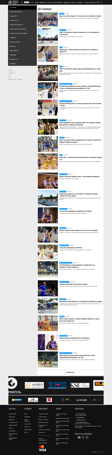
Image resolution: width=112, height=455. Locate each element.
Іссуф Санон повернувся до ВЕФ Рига (70, 248)
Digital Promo (101, 452)
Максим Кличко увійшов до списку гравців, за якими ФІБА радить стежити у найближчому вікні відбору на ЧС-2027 (80, 87)
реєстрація (79, 2)
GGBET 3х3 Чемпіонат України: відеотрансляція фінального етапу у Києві (80, 70)
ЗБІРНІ (36, 2)
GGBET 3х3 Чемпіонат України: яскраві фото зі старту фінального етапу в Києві (79, 33)
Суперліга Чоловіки (43, 414)
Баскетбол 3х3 (63, 120)
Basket (26, 414)
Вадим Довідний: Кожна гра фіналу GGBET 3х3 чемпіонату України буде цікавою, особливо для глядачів (79, 124)
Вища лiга (13, 46)
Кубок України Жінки (44, 422)
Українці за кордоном (16, 24)
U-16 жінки (62, 13)
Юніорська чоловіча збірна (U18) (62, 430)
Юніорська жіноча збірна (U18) (62, 434)
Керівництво (12, 416)
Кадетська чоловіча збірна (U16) (62, 439)
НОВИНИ (32, 2)
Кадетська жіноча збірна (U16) (62, 443)
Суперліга (13, 37)
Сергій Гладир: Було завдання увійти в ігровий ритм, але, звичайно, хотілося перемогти (77, 266)
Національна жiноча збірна (62, 418)
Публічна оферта (43, 443)
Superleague (27, 416)
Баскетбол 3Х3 (14, 20)
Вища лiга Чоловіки (43, 419)
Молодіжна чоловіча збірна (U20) (63, 421)
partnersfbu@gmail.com (82, 422)
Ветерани (12, 63)
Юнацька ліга (14, 59)
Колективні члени (13, 422)
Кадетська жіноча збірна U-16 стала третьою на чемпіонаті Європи (80, 16)
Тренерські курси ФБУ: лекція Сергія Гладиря (73, 284)
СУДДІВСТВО (66, 2)
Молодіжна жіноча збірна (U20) (62, 426)
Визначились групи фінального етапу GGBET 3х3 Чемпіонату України (80, 301)
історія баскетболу (89, 2)
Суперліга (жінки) (15, 42)
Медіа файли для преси (13, 434)
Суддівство (27, 426)
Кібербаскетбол (28, 429)
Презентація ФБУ (13, 425)
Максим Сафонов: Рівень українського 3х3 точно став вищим (78, 230)
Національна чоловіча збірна (18, 33)
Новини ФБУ (13, 16)
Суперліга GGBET (63, 174)
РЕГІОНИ (48, 2)
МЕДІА (73, 2)
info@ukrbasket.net (81, 419)
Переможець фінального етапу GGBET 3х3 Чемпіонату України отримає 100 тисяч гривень (78, 195)
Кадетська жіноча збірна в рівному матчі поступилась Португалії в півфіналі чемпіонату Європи (80, 141)
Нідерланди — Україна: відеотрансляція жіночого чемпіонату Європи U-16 (78, 51)
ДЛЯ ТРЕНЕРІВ (58, 2)
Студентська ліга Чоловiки (43, 426)
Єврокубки (13, 55)
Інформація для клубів (13, 438)
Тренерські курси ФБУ (64, 281)
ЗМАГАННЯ (42, 2)
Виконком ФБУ (12, 414)
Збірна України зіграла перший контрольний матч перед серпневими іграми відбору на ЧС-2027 (77, 356)
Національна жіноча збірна (18, 29)
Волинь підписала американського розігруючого (74, 338)
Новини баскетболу (15, 11)
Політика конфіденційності (43, 439)
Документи (11, 419)
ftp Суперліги (12, 431)
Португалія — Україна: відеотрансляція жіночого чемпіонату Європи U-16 (80, 158)
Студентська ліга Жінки (44, 429)
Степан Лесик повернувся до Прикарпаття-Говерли (75, 211)
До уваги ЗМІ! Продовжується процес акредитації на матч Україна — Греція (80, 104)
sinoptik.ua (15, 79)
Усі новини (13, 7)
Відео (61, 47)
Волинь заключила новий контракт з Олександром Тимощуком (79, 176)
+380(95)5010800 (80, 417)
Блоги (25, 432)
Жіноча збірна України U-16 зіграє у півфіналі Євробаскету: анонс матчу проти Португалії (79, 320)
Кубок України (14, 50)
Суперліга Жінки (43, 416)
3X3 (52, 2)
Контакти (11, 428)
